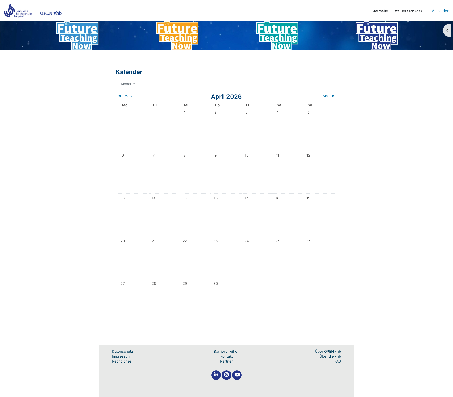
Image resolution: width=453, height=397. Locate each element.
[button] (410, 11)
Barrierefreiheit (226, 351)
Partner (226, 361)
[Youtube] (237, 375)
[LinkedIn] (216, 375)
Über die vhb (330, 356)
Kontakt (226, 356)
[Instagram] (226, 375)
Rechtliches (122, 361)
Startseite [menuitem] (380, 11)
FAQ (337, 361)
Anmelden (440, 10)
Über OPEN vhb (328, 351)
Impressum (121, 356)
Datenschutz (122, 351)
